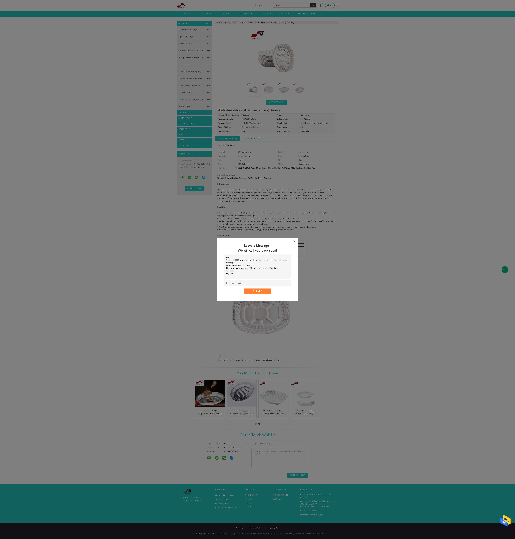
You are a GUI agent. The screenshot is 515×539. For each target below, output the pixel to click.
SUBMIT (257, 291)
